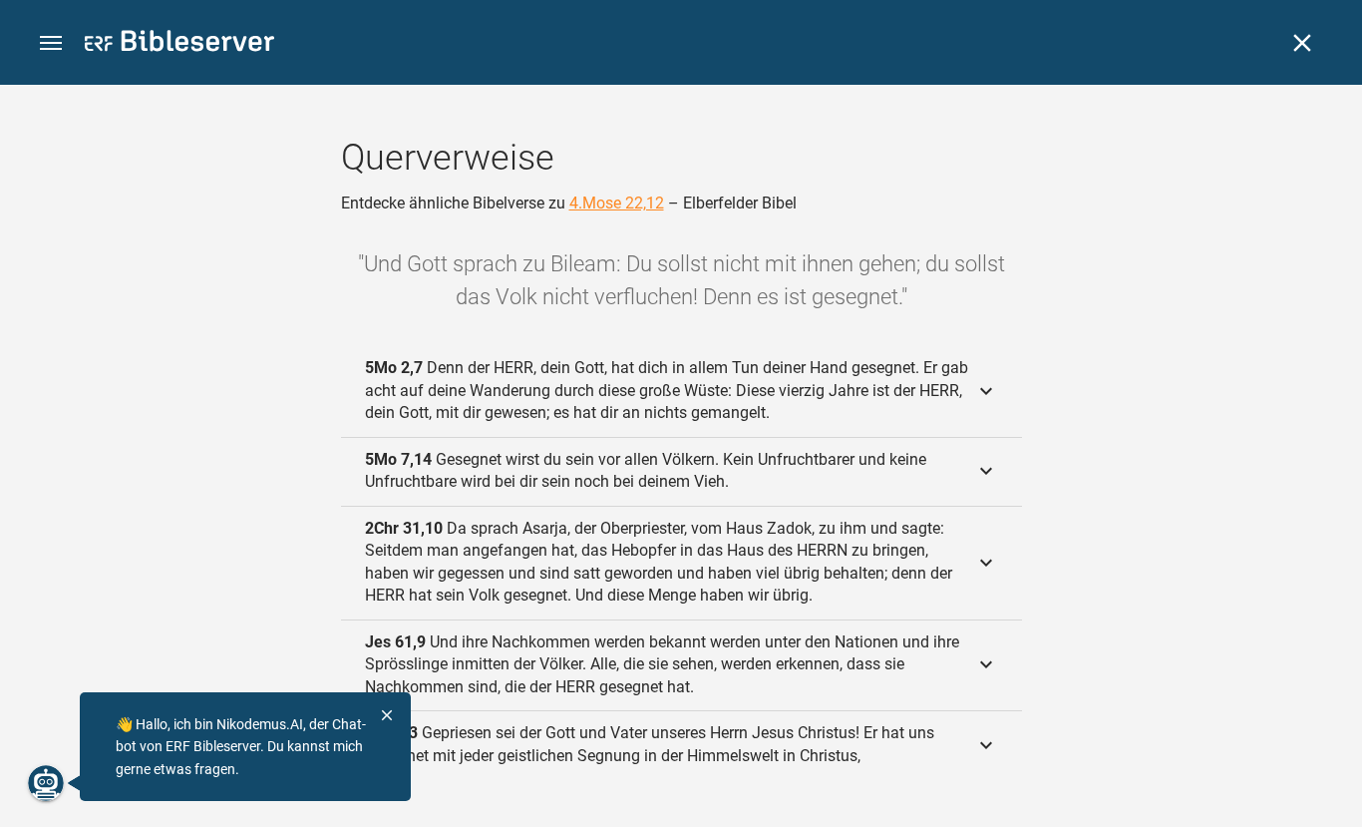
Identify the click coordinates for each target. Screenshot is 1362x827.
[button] (51, 43)
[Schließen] (1302, 43)
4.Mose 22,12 (616, 203)
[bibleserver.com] (179, 44)
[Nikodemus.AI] (46, 783)
